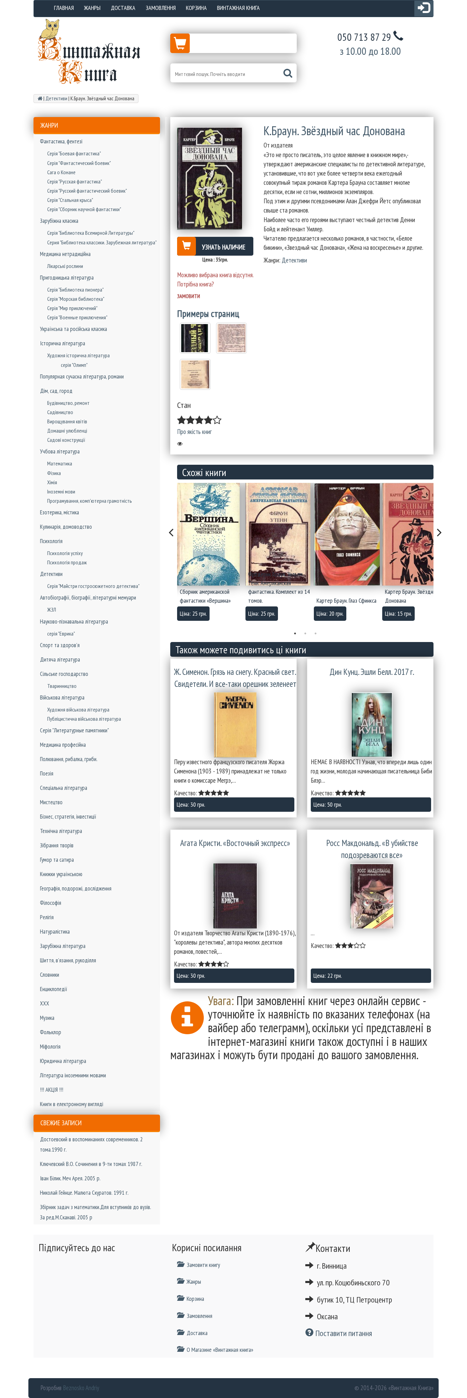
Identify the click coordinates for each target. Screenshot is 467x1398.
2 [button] (305, 633)
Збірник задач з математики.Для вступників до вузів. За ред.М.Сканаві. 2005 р (95, 1212)
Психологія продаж (67, 562)
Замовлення (161, 8)
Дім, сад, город (56, 391)
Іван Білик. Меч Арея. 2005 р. (70, 1178)
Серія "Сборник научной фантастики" (84, 209)
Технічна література (61, 831)
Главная (64, 8)
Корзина (196, 8)
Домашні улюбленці (67, 430)
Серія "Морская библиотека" (75, 298)
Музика (47, 1018)
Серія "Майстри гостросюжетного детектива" (93, 585)
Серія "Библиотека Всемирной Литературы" (90, 232)
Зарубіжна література (62, 946)
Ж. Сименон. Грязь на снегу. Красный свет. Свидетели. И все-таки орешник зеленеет (235, 678)
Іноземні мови (61, 491)
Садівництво (60, 412)
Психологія (51, 541)
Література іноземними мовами (73, 1075)
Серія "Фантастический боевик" (79, 162)
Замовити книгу (203, 1265)
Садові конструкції (66, 439)
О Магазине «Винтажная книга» (220, 1350)
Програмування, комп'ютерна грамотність (89, 500)
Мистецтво (51, 802)
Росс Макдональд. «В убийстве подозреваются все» (372, 849)
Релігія (47, 917)
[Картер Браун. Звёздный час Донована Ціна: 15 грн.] (416, 534)
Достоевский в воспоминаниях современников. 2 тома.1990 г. (91, 1144)
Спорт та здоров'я (60, 645)
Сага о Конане (61, 172)
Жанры (92, 8)
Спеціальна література (63, 788)
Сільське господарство (64, 674)
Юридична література (63, 1061)
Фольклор (50, 1032)
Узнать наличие (223, 247)
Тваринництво (62, 685)
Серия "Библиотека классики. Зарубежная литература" (102, 242)
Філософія (50, 903)
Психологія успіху (65, 553)
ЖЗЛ (51, 609)
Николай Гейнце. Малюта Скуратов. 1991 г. (84, 1192)
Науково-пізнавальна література (74, 621)
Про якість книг (194, 431)
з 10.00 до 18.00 (370, 50)
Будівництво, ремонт (68, 402)
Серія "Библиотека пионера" (75, 289)
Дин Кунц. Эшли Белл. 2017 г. (372, 671)
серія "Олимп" (74, 364)
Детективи (51, 574)
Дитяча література (60, 659)
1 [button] (295, 633)
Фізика (54, 473)
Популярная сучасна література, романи (82, 376)
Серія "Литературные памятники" (74, 730)
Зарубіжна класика (59, 221)
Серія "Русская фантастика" (74, 181)
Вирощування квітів (67, 421)
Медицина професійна (63, 744)
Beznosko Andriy (81, 1388)
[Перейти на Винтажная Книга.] (40, 98)
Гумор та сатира (57, 859)
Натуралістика (55, 931)
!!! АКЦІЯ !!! (51, 1089)
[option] (211, 554)
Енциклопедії (53, 989)
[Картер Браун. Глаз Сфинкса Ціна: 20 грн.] (348, 534)
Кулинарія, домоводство (66, 526)
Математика (59, 463)
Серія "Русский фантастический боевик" (87, 190)
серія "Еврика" (61, 633)
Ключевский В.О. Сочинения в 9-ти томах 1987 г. (91, 1164)
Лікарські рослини (65, 265)
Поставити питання (342, 1333)
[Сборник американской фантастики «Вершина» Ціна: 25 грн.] (211, 534)
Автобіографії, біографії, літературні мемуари (88, 597)
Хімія (52, 482)
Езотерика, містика (59, 512)
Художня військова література (78, 709)
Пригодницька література (67, 277)
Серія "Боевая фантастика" (74, 153)
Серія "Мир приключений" (72, 308)
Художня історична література (78, 355)
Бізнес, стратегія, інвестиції (68, 816)
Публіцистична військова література (84, 718)
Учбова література (60, 451)
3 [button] (315, 633)
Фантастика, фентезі (61, 141)
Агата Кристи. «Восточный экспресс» (235, 842)
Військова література (62, 697)
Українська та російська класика (73, 329)
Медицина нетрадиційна (65, 254)
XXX (44, 1003)
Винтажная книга (238, 8)
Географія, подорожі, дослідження (75, 888)
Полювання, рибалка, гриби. (68, 759)
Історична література (62, 343)
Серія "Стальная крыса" (70, 199)
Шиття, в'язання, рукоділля (68, 960)
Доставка (123, 8)
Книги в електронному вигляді (71, 1104)
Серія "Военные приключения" (77, 317)
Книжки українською (61, 874)
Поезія (46, 773)
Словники (49, 974)
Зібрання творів (57, 845)
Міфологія (50, 1046)
